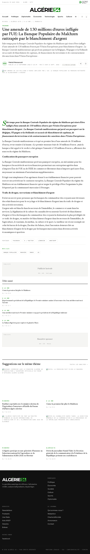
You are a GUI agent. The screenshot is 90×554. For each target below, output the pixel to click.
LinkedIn (41, 240)
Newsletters (7, 510)
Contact (51, 524)
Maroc (32, 252)
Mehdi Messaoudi (16, 62)
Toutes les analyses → (79, 364)
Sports (60, 17)
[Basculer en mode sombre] (82, 17)
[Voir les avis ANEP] (83, 2)
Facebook (16, 240)
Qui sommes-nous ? (55, 510)
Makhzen (23, 252)
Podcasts (6, 514)
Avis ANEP (6, 521)
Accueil (5, 17)
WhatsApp (53, 240)
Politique (14, 17)
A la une (27, 21)
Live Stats (6, 517)
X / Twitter (28, 240)
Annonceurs (52, 521)
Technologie (50, 17)
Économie (37, 17)
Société (51, 489)
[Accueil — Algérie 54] (45, 9)
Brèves (5, 527)
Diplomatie (26, 17)
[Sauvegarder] (86, 64)
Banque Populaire (10, 252)
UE (38, 252)
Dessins (5, 524)
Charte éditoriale (54, 517)
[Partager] (81, 64)
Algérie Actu (16, 21)
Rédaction (52, 514)
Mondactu (38, 21)
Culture (69, 17)
